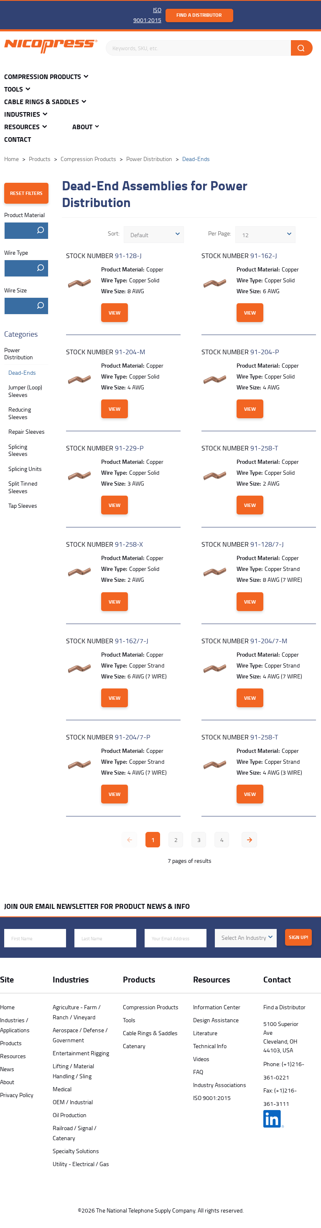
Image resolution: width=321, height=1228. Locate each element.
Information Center (216, 1007)
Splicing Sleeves (18, 450)
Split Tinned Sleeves (22, 487)
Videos (201, 1059)
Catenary (134, 1046)
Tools (13, 89)
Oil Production (70, 1115)
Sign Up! (298, 937)
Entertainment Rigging (81, 1053)
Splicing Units (25, 469)
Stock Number (104, 255)
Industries (22, 114)
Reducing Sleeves (19, 413)
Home (7, 1007)
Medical (62, 1089)
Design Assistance (216, 1020)
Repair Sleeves (26, 431)
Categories (21, 334)
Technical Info (210, 1046)
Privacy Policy (16, 1095)
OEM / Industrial (73, 1102)
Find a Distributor (199, 14)
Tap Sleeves (22, 505)
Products (11, 1043)
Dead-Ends (22, 372)
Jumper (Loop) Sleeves (25, 391)
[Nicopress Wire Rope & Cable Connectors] (50, 48)
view (114, 312)
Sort (113, 233)
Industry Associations (219, 1085)
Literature (205, 1033)
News (7, 1069)
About (82, 127)
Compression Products (42, 76)
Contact (17, 139)
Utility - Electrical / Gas (81, 1164)
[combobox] (26, 230)
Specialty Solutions (76, 1151)
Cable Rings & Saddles (41, 101)
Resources (22, 127)
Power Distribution (18, 353)
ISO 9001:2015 (212, 1098)
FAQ (198, 1072)
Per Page (219, 233)
